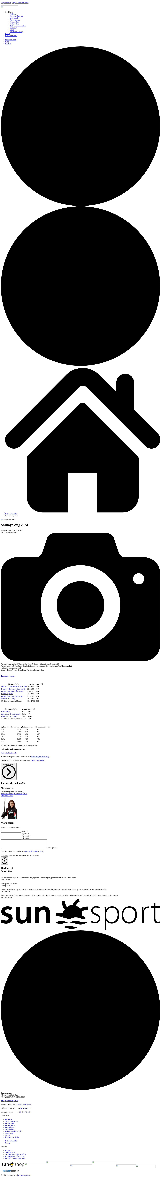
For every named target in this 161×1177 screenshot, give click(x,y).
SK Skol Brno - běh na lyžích (15, 1154)
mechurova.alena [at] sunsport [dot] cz (14, 794)
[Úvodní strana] (9, 8)
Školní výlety (9, 1129)
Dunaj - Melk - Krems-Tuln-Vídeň (13, 689)
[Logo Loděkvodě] (146, 1167)
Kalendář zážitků (11, 514)
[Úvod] (82, 512)
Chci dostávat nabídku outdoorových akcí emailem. (21, 855)
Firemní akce (9, 1127)
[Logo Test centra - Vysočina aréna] (81, 1167)
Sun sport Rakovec (11, 1121)
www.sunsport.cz (24, 1175)
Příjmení (25, 834)
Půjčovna (8, 1119)
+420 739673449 (7, 796)
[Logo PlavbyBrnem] (11, 1173)
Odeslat (4, 857)
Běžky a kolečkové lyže (13, 1131)
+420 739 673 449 (24, 1104)
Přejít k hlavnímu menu (20, 3)
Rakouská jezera (7, 694)
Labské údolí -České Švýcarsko (12, 691)
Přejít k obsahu (6, 3)
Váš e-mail (26, 836)
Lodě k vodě (9, 1123)
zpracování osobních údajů (34, 851)
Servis (7, 1135)
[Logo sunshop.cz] (13, 1167)
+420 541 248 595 (24, 1108)
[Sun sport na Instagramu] (80, 365)
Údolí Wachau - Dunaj (9, 716)
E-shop (7, 1143)
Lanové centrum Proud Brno (15, 1158)
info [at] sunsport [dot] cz (9, 1101)
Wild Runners (10, 1152)
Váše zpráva (53, 848)
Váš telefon (26, 838)
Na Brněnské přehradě (8, 753)
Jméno (24, 831)
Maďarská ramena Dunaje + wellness (14, 686)
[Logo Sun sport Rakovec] (104, 1167)
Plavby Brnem (10, 1125)
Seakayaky (9, 1133)
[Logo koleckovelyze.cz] (35, 1167)
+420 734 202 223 (23, 1112)
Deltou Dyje (5, 711)
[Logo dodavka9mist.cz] (126, 1167)
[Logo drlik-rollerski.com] (58, 1167)
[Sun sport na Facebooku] (80, 205)
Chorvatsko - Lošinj (8, 699)
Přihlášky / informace (8, 764)
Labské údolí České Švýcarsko (12, 696)
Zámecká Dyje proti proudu (10, 714)
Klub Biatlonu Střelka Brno (14, 1156)
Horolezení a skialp (12, 1137)
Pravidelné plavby (8, 676)
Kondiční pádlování (37, 760)
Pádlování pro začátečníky (40, 757)
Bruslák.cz (9, 1150)
